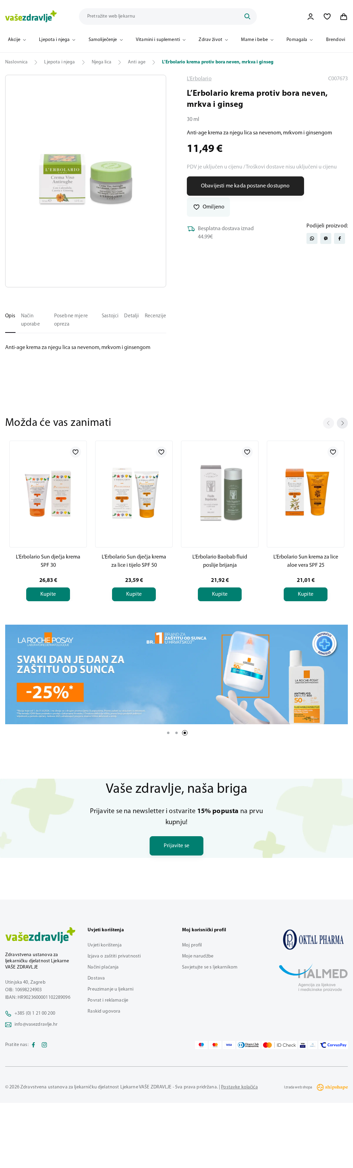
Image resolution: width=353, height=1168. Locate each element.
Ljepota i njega (54, 39)
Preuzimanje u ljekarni (110, 989)
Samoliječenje (103, 39)
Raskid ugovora (104, 1011)
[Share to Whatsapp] (311, 238)
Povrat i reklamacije (108, 1000)
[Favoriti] (327, 16)
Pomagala (296, 39)
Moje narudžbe (197, 956)
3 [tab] (185, 733)
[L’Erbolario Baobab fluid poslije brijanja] (219, 492)
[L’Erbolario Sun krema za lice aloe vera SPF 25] (305, 492)
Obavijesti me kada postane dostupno (245, 186)
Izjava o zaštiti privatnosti (114, 956)
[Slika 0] (86, 181)
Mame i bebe (254, 39)
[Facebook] (33, 1045)
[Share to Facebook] (339, 238)
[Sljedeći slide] (342, 423)
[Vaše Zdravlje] (31, 16)
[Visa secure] (303, 1045)
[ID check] (279, 1045)
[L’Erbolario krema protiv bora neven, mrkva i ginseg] (313, 939)
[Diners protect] (312, 1045)
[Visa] (229, 1045)
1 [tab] (168, 733)
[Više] (176, 675)
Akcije (14, 39)
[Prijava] (310, 16)
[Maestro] (201, 1045)
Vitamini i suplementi (158, 39)
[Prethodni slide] (328, 423)
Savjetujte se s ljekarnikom (210, 967)
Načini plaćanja (103, 967)
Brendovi (335, 39)
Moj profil (192, 945)
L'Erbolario (199, 79)
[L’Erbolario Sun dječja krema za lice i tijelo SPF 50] (133, 492)
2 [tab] (176, 733)
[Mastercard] (215, 1045)
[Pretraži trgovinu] (247, 16)
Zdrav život (210, 39)
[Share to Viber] (325, 238)
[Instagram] (44, 1045)
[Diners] (248, 1045)
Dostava (96, 978)
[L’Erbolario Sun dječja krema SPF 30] (48, 492)
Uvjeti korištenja (104, 945)
